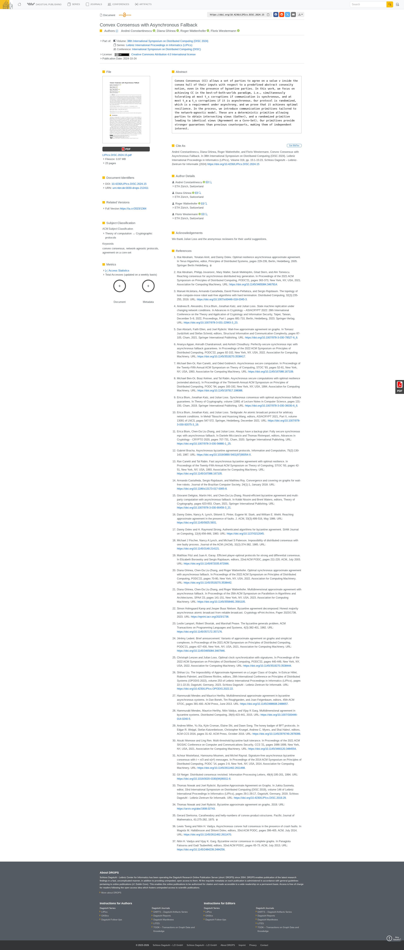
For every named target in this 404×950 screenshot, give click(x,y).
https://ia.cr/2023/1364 (133, 208)
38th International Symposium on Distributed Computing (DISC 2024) (167, 41)
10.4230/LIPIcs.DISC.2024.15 (129, 183)
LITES (156, 923)
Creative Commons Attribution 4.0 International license (163, 54)
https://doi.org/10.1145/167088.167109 (270, 371)
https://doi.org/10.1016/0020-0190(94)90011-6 (203, 778)
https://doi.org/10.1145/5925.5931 (196, 522)
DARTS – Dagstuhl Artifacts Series (170, 912)
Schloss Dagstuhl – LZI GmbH (168, 945)
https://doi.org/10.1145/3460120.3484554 (272, 748)
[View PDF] (126, 109)
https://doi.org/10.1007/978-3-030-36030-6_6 (271, 405)
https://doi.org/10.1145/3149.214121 (198, 548)
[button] (44, 4)
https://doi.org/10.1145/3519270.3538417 (221, 356)
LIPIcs (104, 912)
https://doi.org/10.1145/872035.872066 (206, 563)
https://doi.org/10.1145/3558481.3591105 (221, 601)
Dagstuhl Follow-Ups (111, 919)
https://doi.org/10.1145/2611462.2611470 (207, 834)
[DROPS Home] (19, 4)
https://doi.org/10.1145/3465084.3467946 (201, 650)
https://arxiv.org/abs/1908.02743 (196, 808)
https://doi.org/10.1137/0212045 (245, 533)
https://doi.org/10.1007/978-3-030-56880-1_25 (204, 443)
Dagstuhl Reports (162, 915)
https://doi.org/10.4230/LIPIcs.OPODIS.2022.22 (205, 688)
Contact (264, 945)
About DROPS (228, 945)
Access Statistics (118, 270)
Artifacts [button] (145, 4)
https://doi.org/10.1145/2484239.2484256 (201, 849)
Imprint (242, 945)
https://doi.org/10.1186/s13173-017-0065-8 (202, 488)
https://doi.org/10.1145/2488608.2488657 (264, 703)
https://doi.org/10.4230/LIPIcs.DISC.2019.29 (260, 797)
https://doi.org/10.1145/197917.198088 (219, 390)
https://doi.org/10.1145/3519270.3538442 (207, 582)
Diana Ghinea (166, 30)
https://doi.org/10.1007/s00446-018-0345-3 (222, 299)
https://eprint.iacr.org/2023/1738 (209, 616)
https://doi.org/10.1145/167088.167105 (199, 473)
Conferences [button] (120, 4)
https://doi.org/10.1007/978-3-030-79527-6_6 (271, 337)
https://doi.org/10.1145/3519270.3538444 (267, 665)
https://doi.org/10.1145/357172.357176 (199, 631)
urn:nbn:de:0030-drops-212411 (130, 187)
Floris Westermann (223, 30)
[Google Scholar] (210, 265)
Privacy (253, 945)
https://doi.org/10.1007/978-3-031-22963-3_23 (210, 322)
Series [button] (75, 4)
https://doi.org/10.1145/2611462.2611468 (221, 767)
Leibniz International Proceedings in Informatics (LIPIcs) (159, 45)
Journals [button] (96, 4)
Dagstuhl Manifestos (163, 919)
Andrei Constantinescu (136, 30)
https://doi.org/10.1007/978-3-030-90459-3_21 (204, 507)
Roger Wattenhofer (193, 30)
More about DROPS (111, 892)
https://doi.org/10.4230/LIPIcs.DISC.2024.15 (233, 164)
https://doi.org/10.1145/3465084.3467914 (253, 284)
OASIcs (105, 915)
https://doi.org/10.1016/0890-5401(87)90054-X (224, 454)
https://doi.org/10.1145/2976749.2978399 (276, 733)
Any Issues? (397, 938)
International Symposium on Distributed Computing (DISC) (166, 49)
